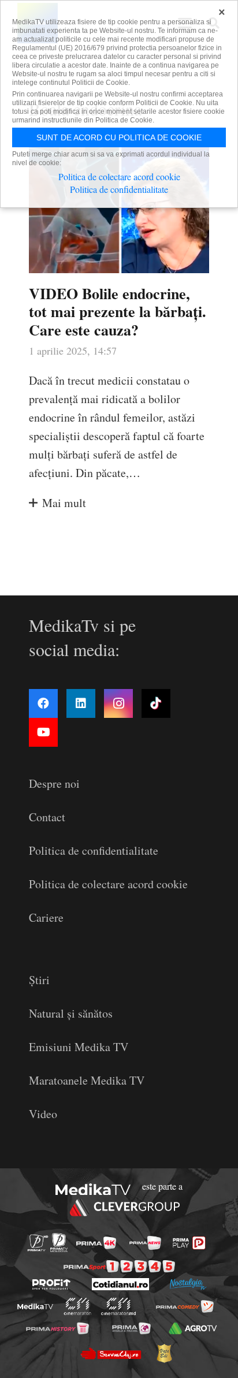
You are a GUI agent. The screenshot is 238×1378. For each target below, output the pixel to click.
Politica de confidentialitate (93, 850)
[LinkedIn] (80, 703)
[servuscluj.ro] (110, 1354)
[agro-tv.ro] (193, 1328)
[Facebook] (43, 703)
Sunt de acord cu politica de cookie (119, 137)
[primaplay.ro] (189, 1243)
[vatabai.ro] (164, 1353)
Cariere (46, 917)
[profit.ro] (51, 1284)
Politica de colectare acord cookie (108, 884)
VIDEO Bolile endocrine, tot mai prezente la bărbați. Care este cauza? (117, 311)
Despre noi (54, 783)
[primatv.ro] (38, 1243)
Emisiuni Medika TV (78, 1047)
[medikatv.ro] (35, 1307)
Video (43, 1114)
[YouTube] (43, 732)
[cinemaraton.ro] (77, 1306)
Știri (39, 980)
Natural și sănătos (71, 1013)
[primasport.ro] (119, 1266)
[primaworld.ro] (131, 1328)
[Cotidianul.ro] (120, 1284)
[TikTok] (156, 703)
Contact (47, 817)
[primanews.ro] (145, 1243)
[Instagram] (118, 703)
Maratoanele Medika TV (86, 1080)
